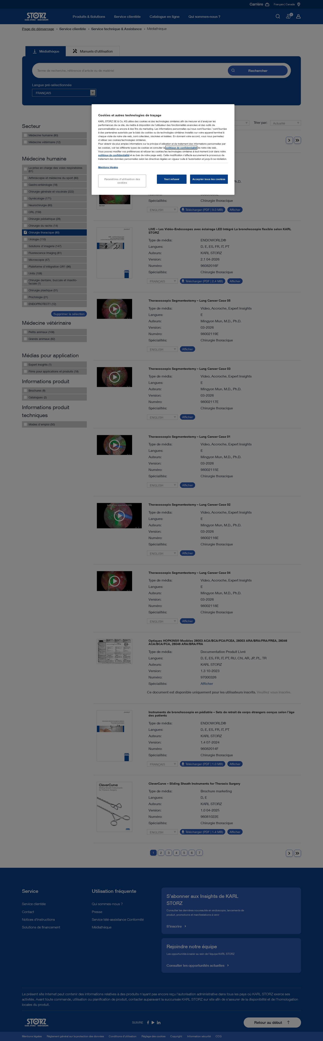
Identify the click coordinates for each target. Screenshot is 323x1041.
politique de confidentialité (181, 147)
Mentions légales (108, 167)
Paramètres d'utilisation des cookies (122, 181)
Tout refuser (172, 179)
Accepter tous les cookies (208, 179)
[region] (163, 149)
